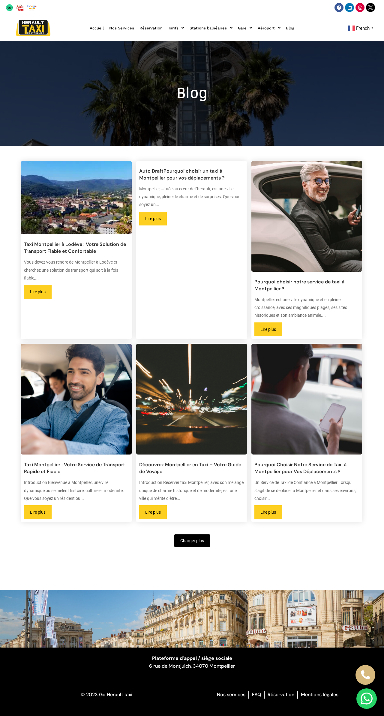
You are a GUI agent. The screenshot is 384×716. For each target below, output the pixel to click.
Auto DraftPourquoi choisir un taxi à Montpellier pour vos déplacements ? (182, 174)
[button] (176, 28)
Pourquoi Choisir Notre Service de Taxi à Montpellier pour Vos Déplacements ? (300, 468)
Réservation (151, 28)
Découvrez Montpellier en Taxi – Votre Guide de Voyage (190, 468)
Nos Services (121, 28)
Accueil (97, 28)
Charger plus (192, 540)
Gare (242, 28)
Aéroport (266, 28)
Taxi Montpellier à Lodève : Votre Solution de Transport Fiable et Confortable (75, 247)
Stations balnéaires (208, 28)
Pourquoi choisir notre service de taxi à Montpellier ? (299, 285)
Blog (290, 28)
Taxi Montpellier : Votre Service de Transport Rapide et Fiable (74, 468)
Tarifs (173, 28)
